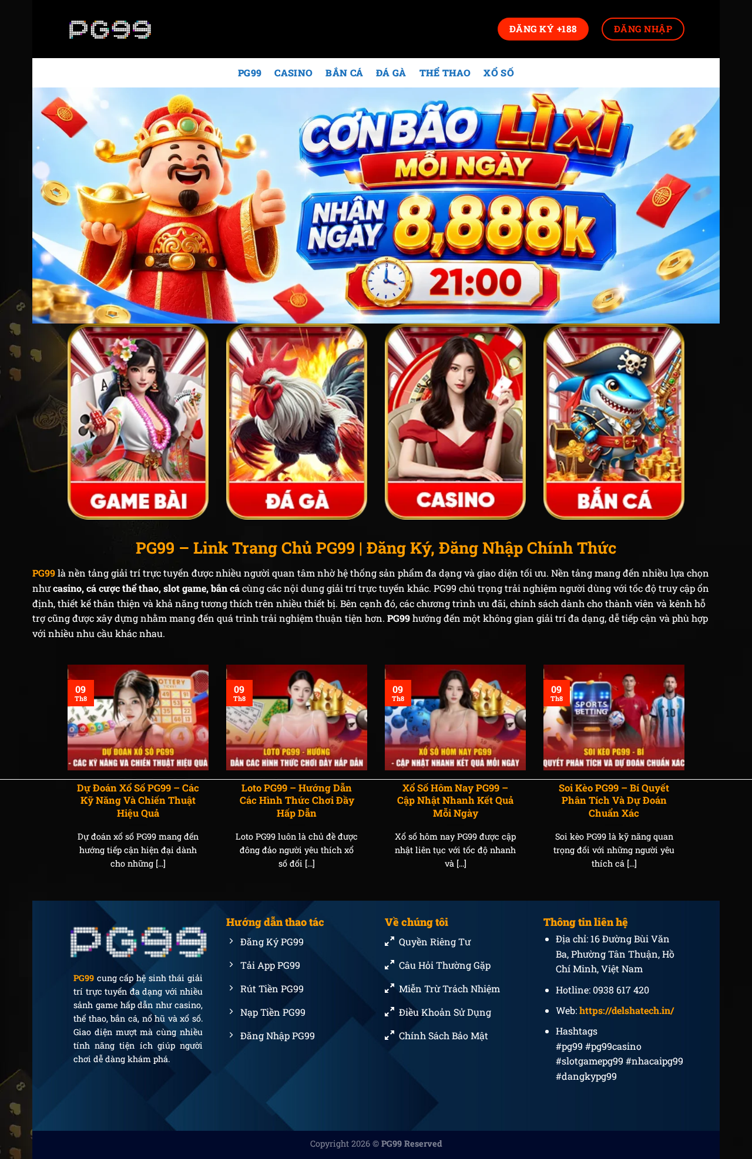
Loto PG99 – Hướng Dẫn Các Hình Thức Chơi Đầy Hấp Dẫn (297, 800)
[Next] (687, 781)
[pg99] (126, 29)
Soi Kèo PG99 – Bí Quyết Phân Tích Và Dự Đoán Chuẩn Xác (614, 800)
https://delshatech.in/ (626, 1010)
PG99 (249, 72)
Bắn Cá (344, 72)
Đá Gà (391, 72)
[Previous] (65, 781)
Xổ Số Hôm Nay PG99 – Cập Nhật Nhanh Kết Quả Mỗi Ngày (455, 800)
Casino (293, 72)
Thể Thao (445, 72)
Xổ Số (499, 72)
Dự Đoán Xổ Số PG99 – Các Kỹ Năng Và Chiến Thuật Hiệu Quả (138, 800)
